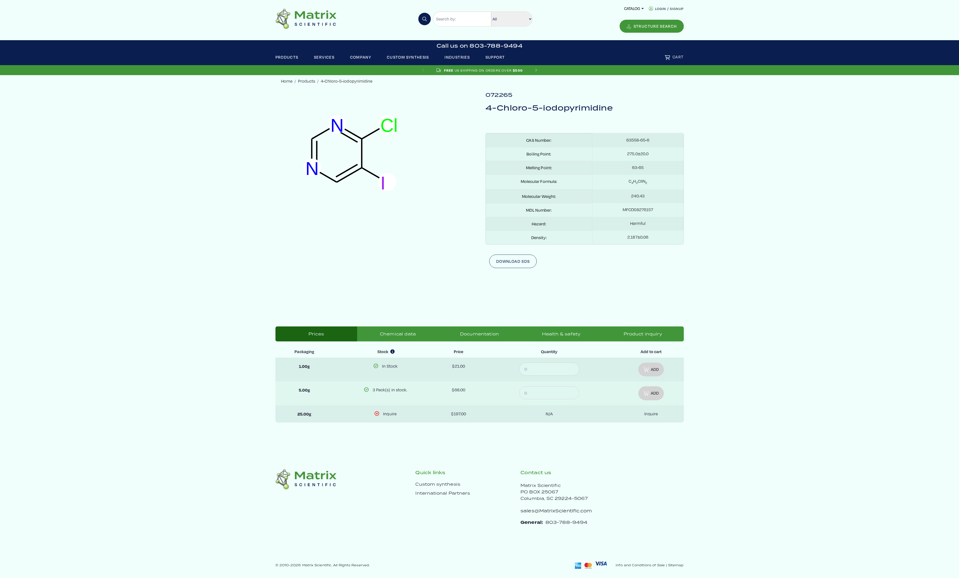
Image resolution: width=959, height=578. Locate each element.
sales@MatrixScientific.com (556, 511)
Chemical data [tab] (398, 334)
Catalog (632, 8)
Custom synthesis (437, 484)
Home (286, 81)
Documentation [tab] (479, 334)
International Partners (442, 493)
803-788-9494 (566, 522)
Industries (457, 57)
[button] (536, 70)
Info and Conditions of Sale (640, 565)
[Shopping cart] (667, 57)
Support (495, 57)
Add (655, 369)
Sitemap (676, 565)
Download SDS (513, 261)
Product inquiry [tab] (643, 334)
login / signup (669, 8)
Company (360, 57)
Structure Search (655, 26)
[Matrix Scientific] (306, 18)
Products (286, 57)
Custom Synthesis (408, 57)
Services (324, 57)
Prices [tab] (316, 334)
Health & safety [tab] (561, 334)
